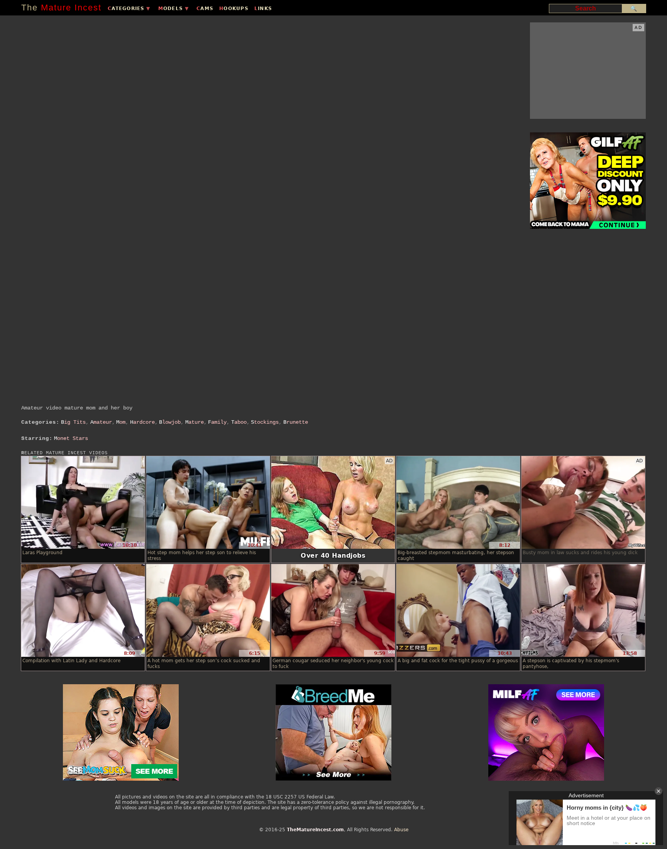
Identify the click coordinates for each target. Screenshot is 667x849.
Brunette (295, 422)
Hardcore (142, 422)
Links (263, 8)
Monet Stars (71, 438)
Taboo (239, 422)
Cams (204, 8)
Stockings (265, 422)
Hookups (234, 8)
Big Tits (73, 422)
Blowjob (170, 422)
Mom (120, 422)
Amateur (101, 422)
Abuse (401, 829)
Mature (194, 422)
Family (217, 422)
